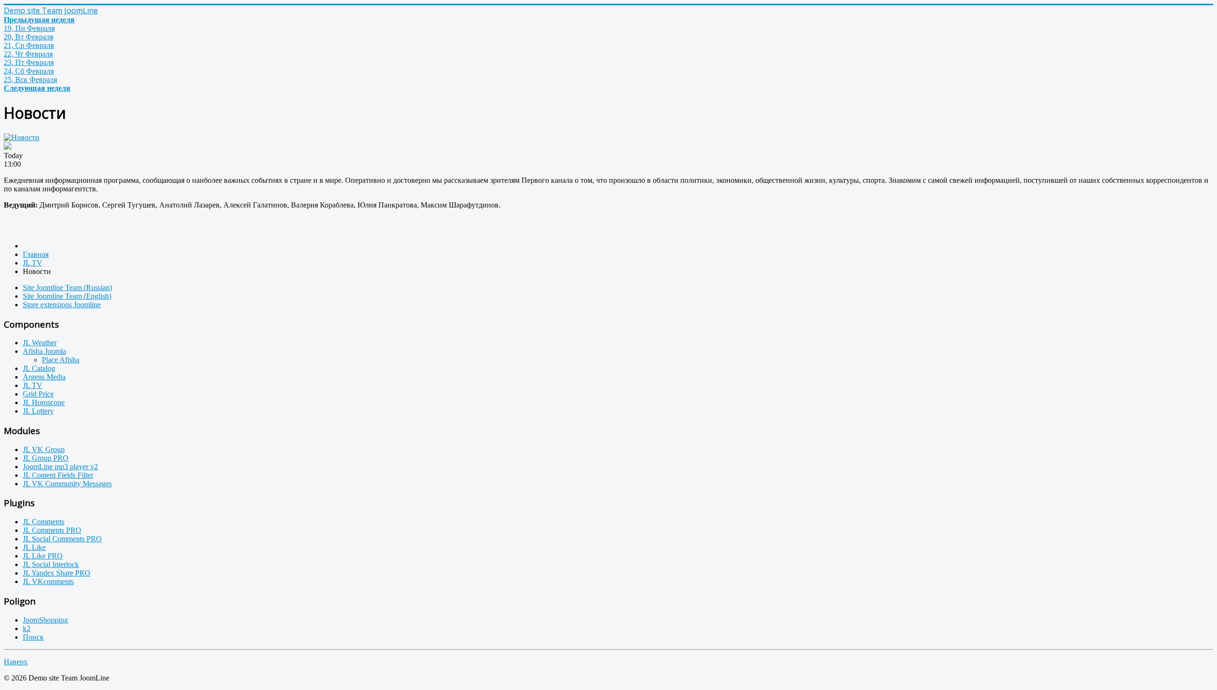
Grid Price (38, 394)
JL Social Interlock (51, 564)
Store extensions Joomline (62, 305)
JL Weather (40, 343)
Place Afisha (60, 360)
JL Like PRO (43, 556)
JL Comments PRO (52, 530)
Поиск (33, 637)
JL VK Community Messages (67, 484)
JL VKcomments (48, 581)
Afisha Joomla (44, 351)
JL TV (32, 385)
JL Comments (43, 522)
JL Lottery (38, 411)
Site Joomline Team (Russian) (67, 288)
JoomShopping (45, 620)
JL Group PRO (45, 458)
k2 (26, 628)
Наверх (16, 662)
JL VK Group (44, 449)
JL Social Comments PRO (62, 539)
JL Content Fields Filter (58, 475)
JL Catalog (39, 368)
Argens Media (44, 377)
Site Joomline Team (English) (67, 296)
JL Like (34, 547)
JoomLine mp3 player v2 (60, 467)
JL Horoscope (44, 402)
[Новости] (21, 137)
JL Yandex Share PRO (56, 573)
